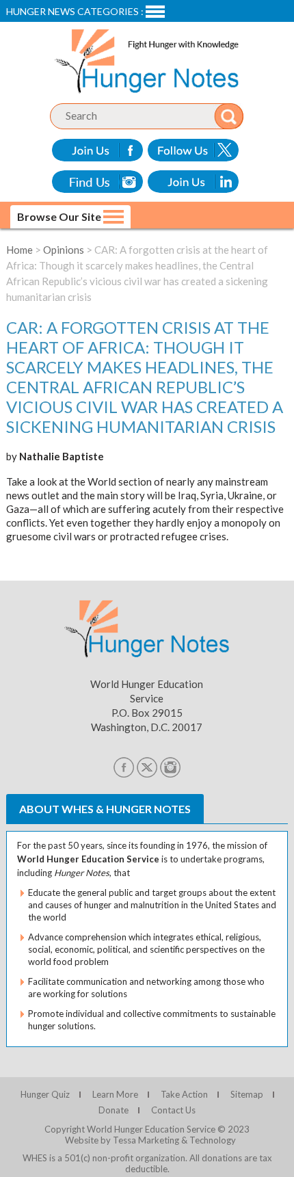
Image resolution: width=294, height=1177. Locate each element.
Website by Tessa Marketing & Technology (150, 1140)
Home (19, 249)
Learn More (115, 1094)
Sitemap (246, 1094)
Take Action (184, 1094)
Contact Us (173, 1110)
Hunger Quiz (45, 1094)
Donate (113, 1110)
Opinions (63, 249)
